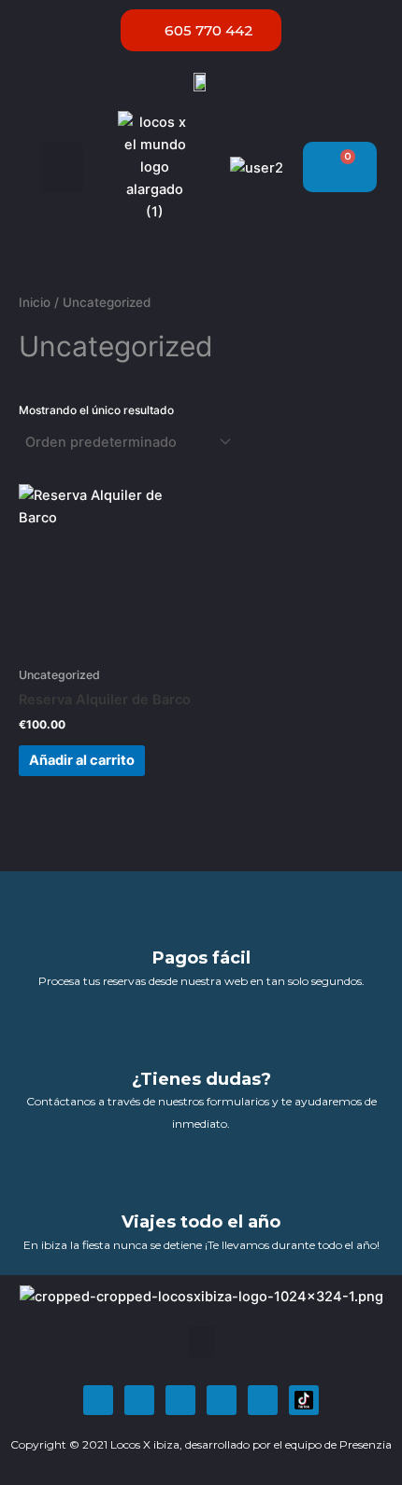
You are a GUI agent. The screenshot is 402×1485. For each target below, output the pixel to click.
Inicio (34, 302)
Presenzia (365, 1444)
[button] (62, 167)
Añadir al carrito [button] (82, 760)
